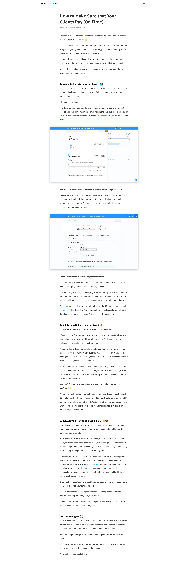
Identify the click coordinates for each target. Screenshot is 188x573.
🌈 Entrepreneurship (77, 27)
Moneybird (102, 116)
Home (145, 4)
